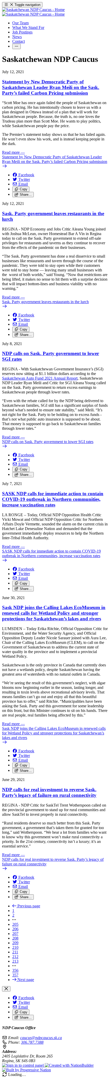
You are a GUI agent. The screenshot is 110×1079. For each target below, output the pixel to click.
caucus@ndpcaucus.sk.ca (41, 1038)
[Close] (6, 989)
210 (15, 947)
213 (15, 961)
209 (15, 943)
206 (15, 929)
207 (15, 933)
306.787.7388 (32, 1042)
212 (15, 956)
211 (15, 952)
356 (15, 970)
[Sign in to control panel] (23, 1065)
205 (15, 924)
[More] (16, 46)
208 (15, 938)
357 (15, 975)
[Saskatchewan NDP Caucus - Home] (33, 11)
